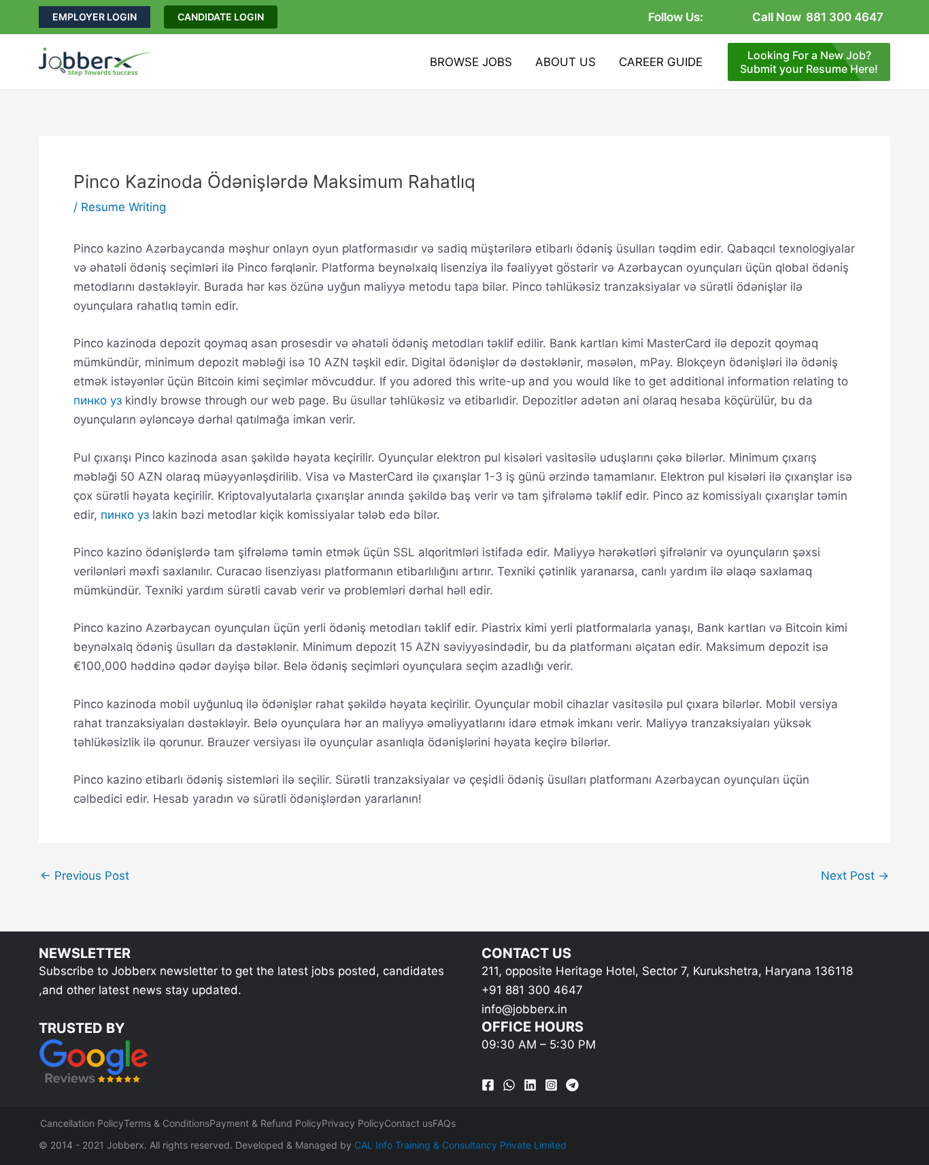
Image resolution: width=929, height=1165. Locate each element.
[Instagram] (551, 1085)
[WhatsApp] (509, 1085)
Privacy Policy (353, 1123)
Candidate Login (221, 16)
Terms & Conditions (166, 1123)
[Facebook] (488, 1085)
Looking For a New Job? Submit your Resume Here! (809, 62)
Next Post (855, 876)
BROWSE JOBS (471, 62)
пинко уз (97, 400)
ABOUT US (565, 62)
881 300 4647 (844, 17)
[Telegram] (572, 1085)
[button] (94, 17)
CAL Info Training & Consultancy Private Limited (460, 1145)
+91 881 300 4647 (532, 990)
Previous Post (84, 876)
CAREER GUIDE (661, 62)
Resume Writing (123, 207)
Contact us (408, 1123)
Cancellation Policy (82, 1123)
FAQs (444, 1123)
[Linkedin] (530, 1085)
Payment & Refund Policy (265, 1123)
